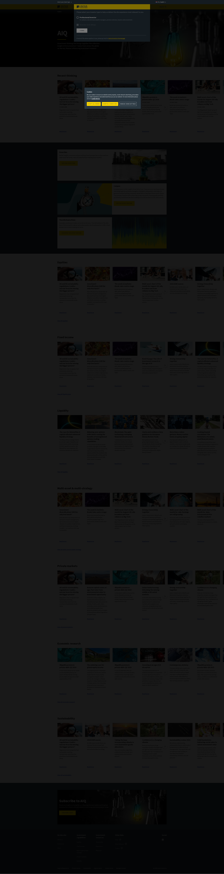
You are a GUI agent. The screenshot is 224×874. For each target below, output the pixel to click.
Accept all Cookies (94, 104)
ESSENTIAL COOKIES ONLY (110, 104)
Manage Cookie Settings (128, 104)
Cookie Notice (95, 99)
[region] (112, 98)
